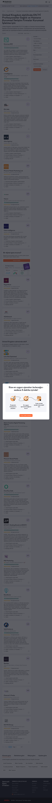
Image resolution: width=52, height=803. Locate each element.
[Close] (47, 385)
